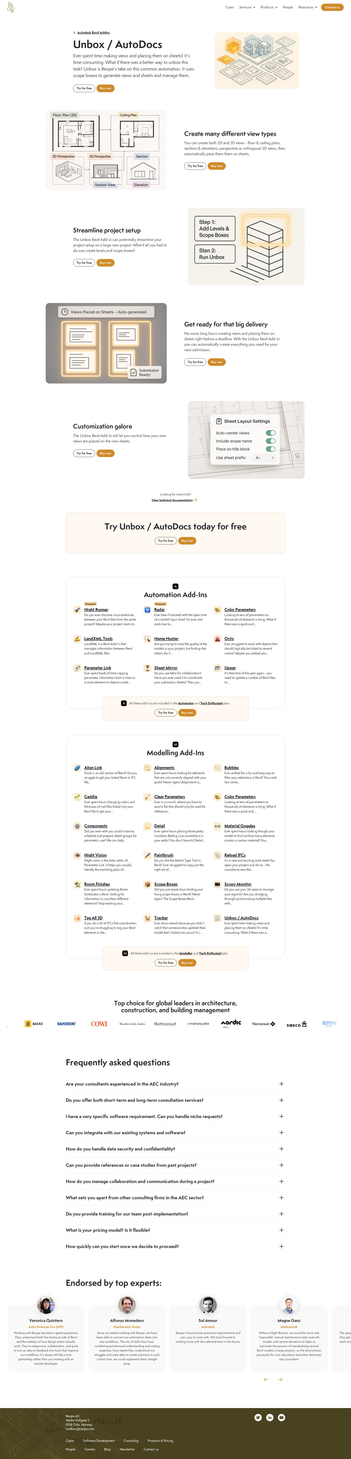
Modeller (186, 953)
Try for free (84, 88)
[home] (11, 7)
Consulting (131, 1441)
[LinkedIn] (269, 1417)
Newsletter (127, 1449)
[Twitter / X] (258, 1417)
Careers (89, 1449)
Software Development (99, 1441)
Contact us (332, 7)
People (288, 7)
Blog (107, 1449)
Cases (229, 7)
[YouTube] (281, 1417)
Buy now (105, 88)
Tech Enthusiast (211, 703)
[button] (247, 7)
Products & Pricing (160, 1441)
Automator (186, 703)
